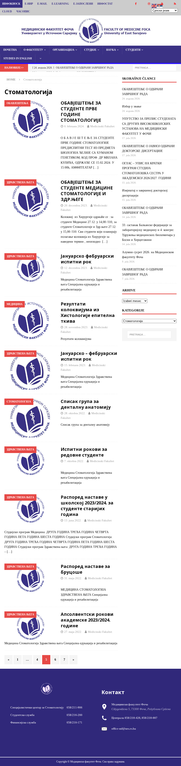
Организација (63, 49)
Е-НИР (29, 3)
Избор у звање (131, 106)
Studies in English (18, 58)
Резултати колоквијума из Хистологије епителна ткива (88, 312)
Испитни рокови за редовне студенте (84, 452)
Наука (111, 49)
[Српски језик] (160, 5)
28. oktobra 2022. (74, 413)
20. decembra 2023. (76, 205)
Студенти (133, 49)
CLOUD (7, 11)
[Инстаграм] (149, 4)
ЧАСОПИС (23, 11)
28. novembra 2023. (76, 327)
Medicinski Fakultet (102, 126)
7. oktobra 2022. (74, 461)
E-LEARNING (60, 3)
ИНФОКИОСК (11, 3)
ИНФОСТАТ (105, 3)
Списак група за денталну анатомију (86, 404)
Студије (90, 49)
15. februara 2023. (75, 365)
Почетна (10, 49)
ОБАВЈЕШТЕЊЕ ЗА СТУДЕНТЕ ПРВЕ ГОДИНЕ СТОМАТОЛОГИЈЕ (81, 111)
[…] (95, 167)
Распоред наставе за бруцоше (85, 569)
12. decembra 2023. (76, 268)
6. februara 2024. (74, 126)
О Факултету (33, 49)
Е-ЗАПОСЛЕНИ (83, 3)
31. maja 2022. (73, 578)
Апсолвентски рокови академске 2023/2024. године (87, 620)
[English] (154, 5)
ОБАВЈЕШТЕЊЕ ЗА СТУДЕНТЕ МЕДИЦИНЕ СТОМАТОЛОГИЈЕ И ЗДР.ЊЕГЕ (87, 190)
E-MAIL (42, 3)
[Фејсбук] (136, 4)
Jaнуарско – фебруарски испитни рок (89, 356)
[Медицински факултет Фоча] (90, 43)
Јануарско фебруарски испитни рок (87, 259)
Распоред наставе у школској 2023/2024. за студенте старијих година (87, 505)
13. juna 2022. (72, 520)
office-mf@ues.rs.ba (123, 728)
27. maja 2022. (73, 631)
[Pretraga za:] (154, 67)
